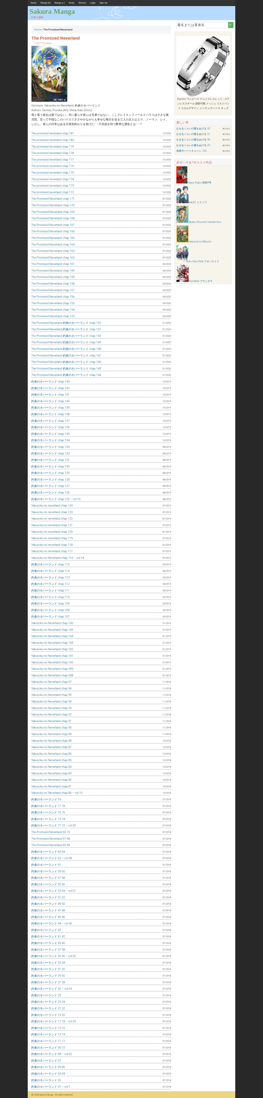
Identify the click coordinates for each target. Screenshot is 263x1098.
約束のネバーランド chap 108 (50, 610)
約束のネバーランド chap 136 (50, 427)
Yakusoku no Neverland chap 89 (51, 734)
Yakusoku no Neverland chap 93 (51, 708)
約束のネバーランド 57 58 (48, 877)
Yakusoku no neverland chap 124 (52, 505)
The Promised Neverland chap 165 (53, 238)
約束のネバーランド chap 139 (50, 407)
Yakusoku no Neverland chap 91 (51, 721)
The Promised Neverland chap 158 (53, 283)
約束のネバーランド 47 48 (48, 910)
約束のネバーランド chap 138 (50, 414)
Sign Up (103, 3)
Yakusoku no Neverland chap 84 (51, 766)
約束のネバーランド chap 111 (50, 590)
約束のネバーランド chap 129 (50, 473)
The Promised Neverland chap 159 (53, 277)
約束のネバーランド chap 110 (50, 597)
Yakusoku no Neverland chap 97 (51, 682)
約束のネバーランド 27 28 (48, 982)
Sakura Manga (52, 11)
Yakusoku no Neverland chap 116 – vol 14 (57, 558)
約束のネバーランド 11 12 (48, 1041)
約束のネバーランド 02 (46, 1080)
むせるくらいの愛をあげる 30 (193, 139)
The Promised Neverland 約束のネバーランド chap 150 (66, 336)
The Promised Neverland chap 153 (53, 316)
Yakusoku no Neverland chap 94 (51, 701)
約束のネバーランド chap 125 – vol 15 (56, 499)
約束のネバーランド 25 (46, 995)
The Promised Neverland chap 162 (53, 257)
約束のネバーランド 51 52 (48, 897)
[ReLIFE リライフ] (182, 202)
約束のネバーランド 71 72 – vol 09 (53, 825)
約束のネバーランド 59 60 (48, 871)
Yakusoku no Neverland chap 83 (51, 773)
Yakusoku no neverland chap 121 (52, 525)
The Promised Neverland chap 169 (53, 212)
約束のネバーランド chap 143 (50, 381)
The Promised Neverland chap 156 (53, 296)
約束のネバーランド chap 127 (50, 486)
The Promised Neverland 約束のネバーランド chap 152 (66, 323)
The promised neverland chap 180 (52, 140)
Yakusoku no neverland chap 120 (52, 531)
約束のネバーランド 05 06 (48, 1067)
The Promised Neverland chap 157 (53, 290)
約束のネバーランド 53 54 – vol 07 (53, 890)
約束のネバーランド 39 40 (48, 943)
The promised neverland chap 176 (52, 166)
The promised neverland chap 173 (52, 185)
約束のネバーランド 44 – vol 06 (51, 923)
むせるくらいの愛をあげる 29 (193, 145)
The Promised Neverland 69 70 (50, 832)
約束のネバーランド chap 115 (50, 564)
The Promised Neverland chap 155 (53, 303)
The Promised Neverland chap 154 (53, 309)
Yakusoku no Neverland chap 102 (52, 649)
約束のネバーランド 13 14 (48, 1034)
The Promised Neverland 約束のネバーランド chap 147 (66, 355)
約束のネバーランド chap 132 (50, 453)
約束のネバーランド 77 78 (48, 806)
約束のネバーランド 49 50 (48, 903)
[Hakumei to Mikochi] (182, 241)
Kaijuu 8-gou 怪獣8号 (199, 182)
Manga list (45, 3)
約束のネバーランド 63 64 (48, 851)
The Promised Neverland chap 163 (53, 251)
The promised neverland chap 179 (52, 146)
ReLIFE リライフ (198, 202)
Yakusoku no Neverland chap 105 (52, 629)
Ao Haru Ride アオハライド (203, 261)
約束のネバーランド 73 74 (48, 819)
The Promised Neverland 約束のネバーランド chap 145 (66, 368)
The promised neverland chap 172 (52, 192)
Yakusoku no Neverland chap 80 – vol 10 (56, 793)
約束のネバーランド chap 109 (50, 603)
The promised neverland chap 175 (52, 172)
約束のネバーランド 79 (46, 799)
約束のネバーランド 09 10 (48, 1047)
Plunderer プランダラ (201, 281)
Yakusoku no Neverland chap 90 (51, 727)
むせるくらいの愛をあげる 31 (193, 134)
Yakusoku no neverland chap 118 (52, 545)
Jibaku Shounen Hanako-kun (204, 222)
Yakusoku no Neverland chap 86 (51, 753)
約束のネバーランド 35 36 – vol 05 (53, 956)
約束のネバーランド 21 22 (48, 1008)
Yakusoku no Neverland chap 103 (52, 642)
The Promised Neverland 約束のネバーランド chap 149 (66, 342)
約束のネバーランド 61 (46, 864)
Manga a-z (59, 3)
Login (93, 3)
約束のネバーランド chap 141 (50, 394)
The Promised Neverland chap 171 (53, 198)
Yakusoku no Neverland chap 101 (52, 655)
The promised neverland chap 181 (52, 133)
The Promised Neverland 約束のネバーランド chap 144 (66, 375)
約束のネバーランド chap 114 (50, 571)
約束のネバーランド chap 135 (50, 434)
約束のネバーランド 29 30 (48, 975)
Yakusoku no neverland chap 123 (52, 512)
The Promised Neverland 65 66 (50, 845)
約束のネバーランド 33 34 (48, 962)
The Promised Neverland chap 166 (53, 231)
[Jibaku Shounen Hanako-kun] (182, 222)
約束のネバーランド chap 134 (50, 440)
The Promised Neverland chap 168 (53, 218)
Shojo (71, 3)
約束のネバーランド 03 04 (48, 1073)
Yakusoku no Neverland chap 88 (51, 740)
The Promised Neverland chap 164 (53, 244)
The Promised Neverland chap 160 (53, 270)
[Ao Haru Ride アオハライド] (182, 261)
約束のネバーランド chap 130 (50, 466)
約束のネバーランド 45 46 (48, 917)
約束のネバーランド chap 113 (50, 577)
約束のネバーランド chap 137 (50, 420)
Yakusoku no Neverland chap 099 (52, 669)
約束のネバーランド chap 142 (50, 388)
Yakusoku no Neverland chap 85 (51, 760)
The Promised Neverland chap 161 (53, 264)
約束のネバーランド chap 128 (50, 479)
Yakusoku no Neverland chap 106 (52, 623)
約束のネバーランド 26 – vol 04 (51, 988)
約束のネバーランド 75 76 (48, 812)
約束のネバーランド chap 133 (50, 447)
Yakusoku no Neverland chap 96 (51, 688)
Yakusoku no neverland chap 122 (52, 518)
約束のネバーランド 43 (46, 930)
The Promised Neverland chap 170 (53, 205)
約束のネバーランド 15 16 (48, 1028)
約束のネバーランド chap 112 (50, 584)
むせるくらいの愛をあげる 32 (193, 128)
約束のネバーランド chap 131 (50, 460)
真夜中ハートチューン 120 (191, 150)
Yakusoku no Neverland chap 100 (52, 662)
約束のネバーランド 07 (46, 1060)
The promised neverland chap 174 (52, 179)
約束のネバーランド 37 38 (48, 949)
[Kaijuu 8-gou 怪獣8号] (181, 182)
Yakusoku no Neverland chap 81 (51, 786)
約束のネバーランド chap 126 (50, 492)
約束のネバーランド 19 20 (48, 1015)
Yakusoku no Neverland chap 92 (51, 714)
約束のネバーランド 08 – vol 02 (51, 1054)
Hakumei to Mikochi (200, 241)
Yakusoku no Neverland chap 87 (51, 747)
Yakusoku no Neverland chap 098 (52, 675)
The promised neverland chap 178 (52, 153)
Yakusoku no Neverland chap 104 (52, 636)
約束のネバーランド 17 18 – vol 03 (53, 1021)
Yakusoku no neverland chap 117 (52, 551)
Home (33, 3)
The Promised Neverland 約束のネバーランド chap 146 (66, 362)
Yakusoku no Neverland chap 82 (51, 779)
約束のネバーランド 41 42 (48, 936)
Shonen (82, 3)
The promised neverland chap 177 (52, 159)
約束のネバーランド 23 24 (48, 1001)
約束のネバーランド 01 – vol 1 (50, 1086)
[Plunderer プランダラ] (182, 281)
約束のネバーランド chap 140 (50, 401)
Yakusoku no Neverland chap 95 (51, 695)
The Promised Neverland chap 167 (53, 225)
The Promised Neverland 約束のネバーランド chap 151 (66, 329)
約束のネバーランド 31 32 (48, 969)
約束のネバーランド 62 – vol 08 (51, 858)
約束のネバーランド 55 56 (48, 884)
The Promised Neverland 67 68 (50, 838)
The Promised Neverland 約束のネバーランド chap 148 (66, 349)
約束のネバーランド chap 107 (50, 616)
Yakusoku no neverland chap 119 (52, 538)
